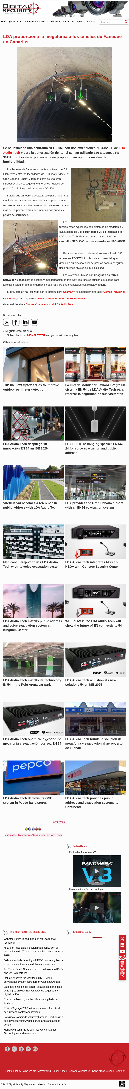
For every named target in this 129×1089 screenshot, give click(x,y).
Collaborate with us (79, 1071)
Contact (120, 1071)
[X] (7, 322)
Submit (126, 21)
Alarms (40, 298)
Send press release (103, 1071)
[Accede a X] (122, 938)
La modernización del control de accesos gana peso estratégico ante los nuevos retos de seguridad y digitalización (33, 990)
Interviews (40, 21)
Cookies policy (13, 1071)
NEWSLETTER (36, 335)
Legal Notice (60, 1071)
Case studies (54, 21)
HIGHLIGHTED (66, 298)
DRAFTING (11, 298)
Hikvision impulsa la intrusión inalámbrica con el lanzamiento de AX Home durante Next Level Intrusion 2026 (34, 951)
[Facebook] (16, 322)
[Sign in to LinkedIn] (122, 945)
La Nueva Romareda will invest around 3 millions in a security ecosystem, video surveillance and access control (33, 1021)
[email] (34, 322)
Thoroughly (28, 21)
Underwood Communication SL (51, 1084)
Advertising (44, 1071)
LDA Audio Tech (64, 304)
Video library (80, 846)
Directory (90, 21)
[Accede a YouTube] (122, 951)
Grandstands (68, 21)
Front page (6, 21)
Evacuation (79, 298)
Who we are (29, 1071)
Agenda (80, 21)
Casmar (68, 291)
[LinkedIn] (25, 322)
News (16, 21)
